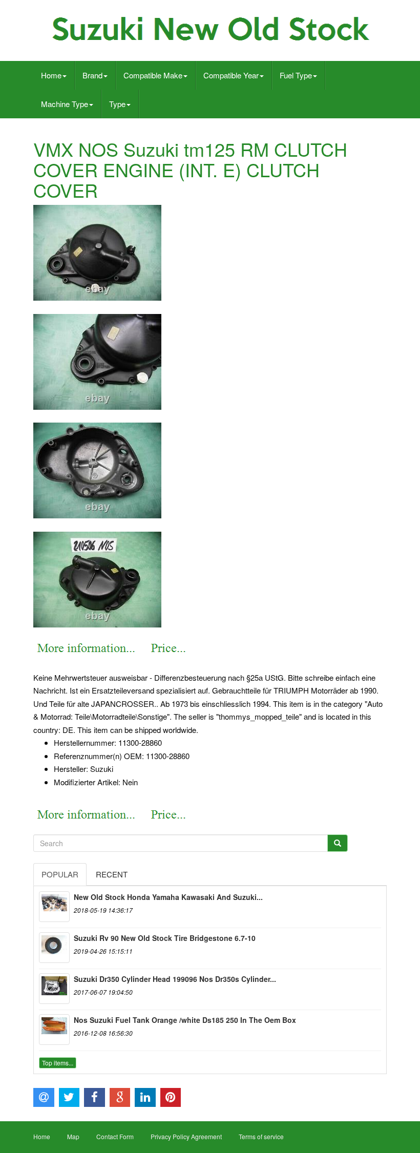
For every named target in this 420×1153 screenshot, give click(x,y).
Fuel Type (296, 75)
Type (117, 103)
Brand (92, 75)
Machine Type (64, 103)
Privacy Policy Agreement (186, 1136)
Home (51, 75)
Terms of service (261, 1136)
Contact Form (115, 1136)
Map (73, 1136)
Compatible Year (231, 75)
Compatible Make (152, 75)
